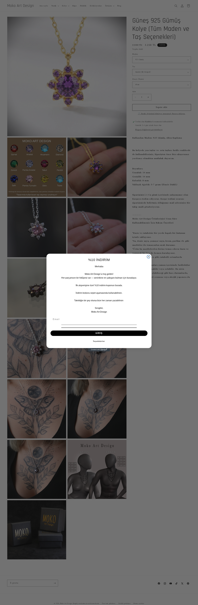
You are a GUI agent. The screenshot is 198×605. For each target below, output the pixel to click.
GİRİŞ (99, 333)
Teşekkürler (99, 341)
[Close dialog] (148, 256)
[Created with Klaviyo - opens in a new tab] (99, 349)
